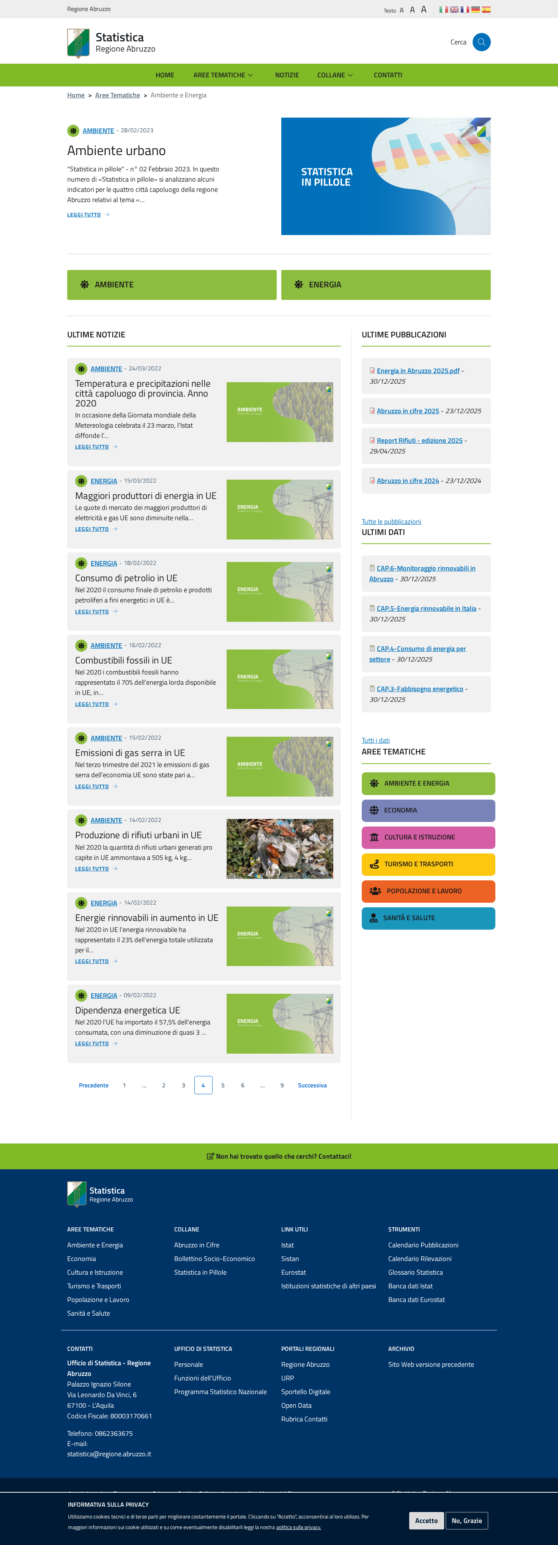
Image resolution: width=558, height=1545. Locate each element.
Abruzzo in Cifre (196, 1245)
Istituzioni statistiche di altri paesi (328, 1286)
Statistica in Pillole (200, 1272)
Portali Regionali (307, 1348)
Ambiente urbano (116, 150)
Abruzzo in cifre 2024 (408, 480)
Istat (287, 1245)
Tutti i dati (376, 740)
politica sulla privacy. (298, 1527)
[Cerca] (482, 42)
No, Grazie (467, 1520)
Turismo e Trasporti (94, 1286)
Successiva (314, 1087)
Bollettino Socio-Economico (214, 1258)
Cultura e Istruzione (95, 1272)
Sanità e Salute (88, 1313)
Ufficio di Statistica (203, 1348)
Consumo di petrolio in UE (126, 577)
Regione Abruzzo (305, 1364)
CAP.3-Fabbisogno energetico (420, 689)
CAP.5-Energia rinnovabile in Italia (426, 608)
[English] (454, 9)
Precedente (95, 1087)
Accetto (426, 1520)
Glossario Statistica (415, 1272)
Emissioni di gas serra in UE (130, 752)
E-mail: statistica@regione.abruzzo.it (109, 1448)
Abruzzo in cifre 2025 (408, 411)
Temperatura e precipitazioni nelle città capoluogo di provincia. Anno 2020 (143, 393)
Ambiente (114, 284)
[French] (465, 9)
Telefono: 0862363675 (100, 1433)
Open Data (296, 1405)
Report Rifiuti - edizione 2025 (420, 440)
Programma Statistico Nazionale (220, 1392)
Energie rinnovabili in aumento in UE (147, 917)
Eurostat (293, 1272)
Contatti (80, 1348)
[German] (475, 9)
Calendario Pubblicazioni (423, 1245)
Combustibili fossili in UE (123, 660)
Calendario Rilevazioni (420, 1258)
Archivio (401, 1348)
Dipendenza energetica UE (127, 1009)
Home (76, 95)
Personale (188, 1364)
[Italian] (443, 9)
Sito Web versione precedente (431, 1364)
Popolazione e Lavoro (98, 1299)
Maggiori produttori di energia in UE (146, 495)
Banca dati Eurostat (416, 1299)
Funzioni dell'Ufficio (202, 1378)
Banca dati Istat (410, 1286)
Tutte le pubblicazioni (391, 521)
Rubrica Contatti (304, 1419)
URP (287, 1378)
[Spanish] (486, 9)
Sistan (290, 1258)
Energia (325, 284)
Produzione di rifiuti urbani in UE (138, 834)
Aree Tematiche (117, 95)
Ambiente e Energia (95, 1245)
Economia (81, 1258)
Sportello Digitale (305, 1392)
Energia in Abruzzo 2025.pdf (418, 370)
